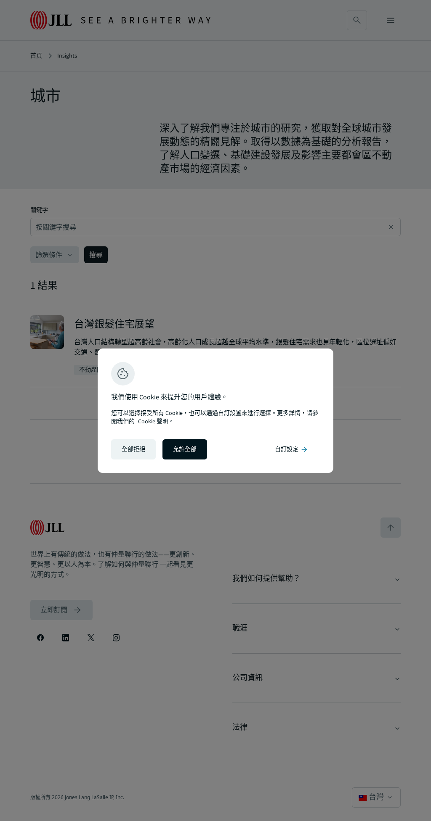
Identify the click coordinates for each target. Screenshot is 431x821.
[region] (215, 410)
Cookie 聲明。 (156, 421)
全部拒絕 (133, 449)
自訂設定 (292, 449)
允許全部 (185, 449)
